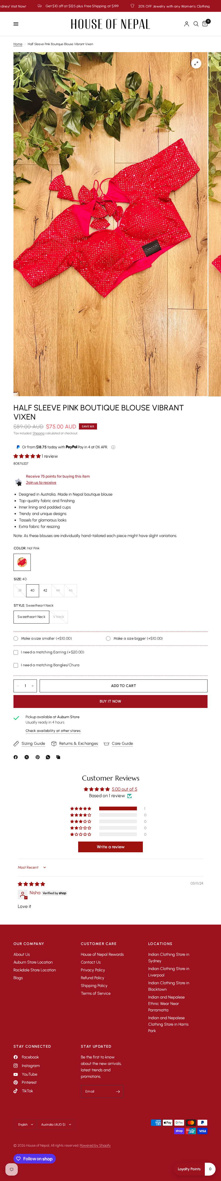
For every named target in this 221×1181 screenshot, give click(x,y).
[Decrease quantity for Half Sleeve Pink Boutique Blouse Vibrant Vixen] (18, 686)
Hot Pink (22, 562)
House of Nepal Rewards (102, 954)
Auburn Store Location (33, 962)
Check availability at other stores (53, 731)
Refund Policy (92, 977)
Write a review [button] (111, 846)
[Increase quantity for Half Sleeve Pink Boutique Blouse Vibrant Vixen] (33, 686)
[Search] (196, 24)
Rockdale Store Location (34, 970)
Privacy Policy (93, 970)
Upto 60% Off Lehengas (184, 6)
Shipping (38, 433)
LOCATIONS (160, 944)
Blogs (18, 977)
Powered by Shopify (95, 1145)
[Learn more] (113, 447)
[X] (28, 757)
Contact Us (91, 962)
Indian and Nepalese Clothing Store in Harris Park (168, 1024)
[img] (31, 884)
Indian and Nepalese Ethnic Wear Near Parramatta (166, 1003)
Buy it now (111, 701)
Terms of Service (95, 993)
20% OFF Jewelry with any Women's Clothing (110, 6)
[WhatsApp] (49, 757)
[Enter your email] (117, 1091)
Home (17, 44)
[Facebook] (16, 757)
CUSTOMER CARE (99, 944)
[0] (204, 24)
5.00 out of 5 (124, 789)
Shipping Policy (94, 985)
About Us (21, 954)
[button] (27, 456)
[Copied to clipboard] (59, 757)
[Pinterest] (39, 757)
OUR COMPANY (28, 944)
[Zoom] (196, 63)
